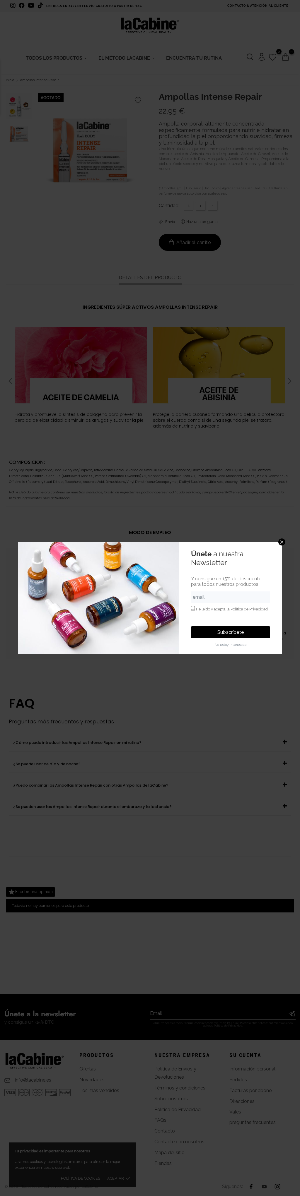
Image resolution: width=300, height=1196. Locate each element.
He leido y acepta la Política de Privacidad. (232, 609)
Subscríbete (230, 632)
